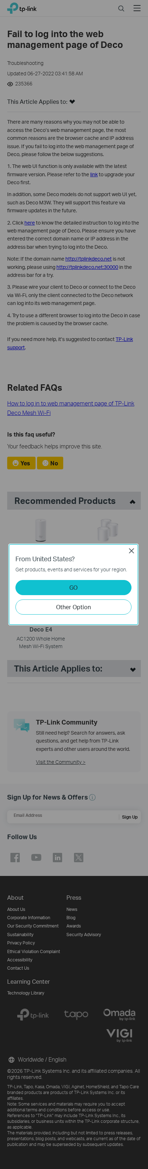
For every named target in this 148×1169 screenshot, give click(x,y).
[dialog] (74, 584)
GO (73, 587)
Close (131, 551)
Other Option (73, 607)
